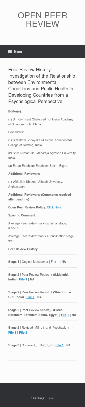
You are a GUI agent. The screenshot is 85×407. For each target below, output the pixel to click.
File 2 (23, 332)
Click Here (54, 207)
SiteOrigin (39, 398)
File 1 (55, 261)
